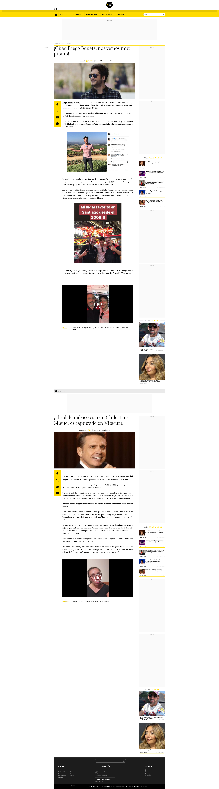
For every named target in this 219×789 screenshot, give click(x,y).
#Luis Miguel (99, 601)
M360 (89, 430)
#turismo (74, 330)
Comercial (57, 43)
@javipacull (89, 61)
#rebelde (125, 327)
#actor (73, 327)
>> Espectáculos (66, 43)
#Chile (79, 327)
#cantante (74, 601)
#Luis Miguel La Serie (107, 327)
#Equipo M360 (89, 601)
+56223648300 (99, 782)
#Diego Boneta (86, 327)
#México (118, 327)
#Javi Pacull (96, 327)
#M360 (106, 601)
